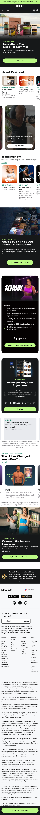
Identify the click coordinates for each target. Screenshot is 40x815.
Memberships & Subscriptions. (23, 708)
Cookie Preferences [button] (34, 655)
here (20, 718)
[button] (9, 177)
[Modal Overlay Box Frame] (16, 622)
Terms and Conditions (18, 632)
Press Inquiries (23, 652)
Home (7, 10)
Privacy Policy (5, 632)
